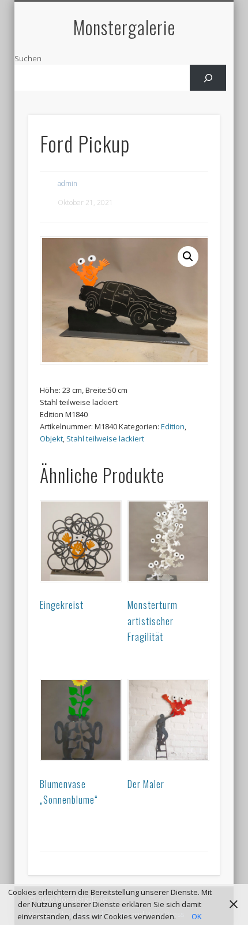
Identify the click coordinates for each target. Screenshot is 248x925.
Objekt (51, 438)
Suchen (28, 58)
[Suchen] (208, 78)
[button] (188, 256)
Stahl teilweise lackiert (105, 438)
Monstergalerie (124, 26)
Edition (173, 426)
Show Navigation (191, 103)
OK (196, 916)
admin (67, 183)
